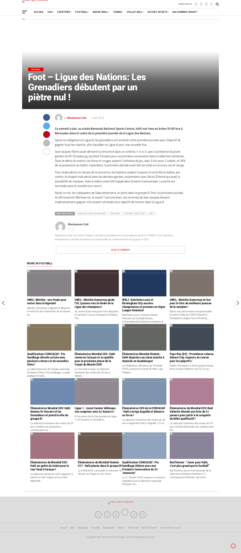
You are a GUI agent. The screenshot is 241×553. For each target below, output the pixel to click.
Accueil (39, 12)
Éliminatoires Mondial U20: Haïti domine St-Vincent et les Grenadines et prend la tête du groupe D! (50, 413)
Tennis (117, 12)
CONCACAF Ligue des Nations (91, 213)
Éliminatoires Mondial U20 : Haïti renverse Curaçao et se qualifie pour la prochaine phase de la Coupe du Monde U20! (95, 359)
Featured (115, 213)
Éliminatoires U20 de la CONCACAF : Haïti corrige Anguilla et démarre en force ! (143, 411)
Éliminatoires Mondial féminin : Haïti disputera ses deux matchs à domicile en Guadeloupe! (143, 357)
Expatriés (63, 12)
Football (81, 12)
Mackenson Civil (76, 118)
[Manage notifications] (233, 545)
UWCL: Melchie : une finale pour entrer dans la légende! (46, 301)
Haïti (151, 213)
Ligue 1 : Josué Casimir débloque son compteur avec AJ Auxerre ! (95, 409)
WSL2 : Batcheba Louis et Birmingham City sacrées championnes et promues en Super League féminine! (143, 305)
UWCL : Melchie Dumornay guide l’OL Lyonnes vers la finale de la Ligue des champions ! (95, 303)
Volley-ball (135, 12)
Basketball (100, 12)
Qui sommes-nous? (184, 12)
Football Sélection (134, 213)
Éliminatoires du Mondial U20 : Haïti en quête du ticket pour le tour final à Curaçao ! (49, 465)
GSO (50, 12)
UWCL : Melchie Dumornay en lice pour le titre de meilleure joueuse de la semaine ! (190, 303)
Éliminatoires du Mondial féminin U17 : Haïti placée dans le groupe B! (100, 464)
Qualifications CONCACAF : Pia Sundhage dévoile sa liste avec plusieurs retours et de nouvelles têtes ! (48, 359)
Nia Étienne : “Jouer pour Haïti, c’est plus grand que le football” (189, 464)
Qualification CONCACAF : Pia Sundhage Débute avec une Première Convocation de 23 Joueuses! (140, 467)
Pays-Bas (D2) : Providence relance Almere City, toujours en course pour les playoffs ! (192, 357)
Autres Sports (157, 12)
